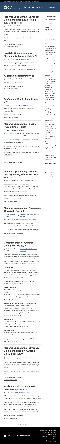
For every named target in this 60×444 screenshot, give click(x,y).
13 (26, 424)
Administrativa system (27, 180)
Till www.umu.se (35, 1)
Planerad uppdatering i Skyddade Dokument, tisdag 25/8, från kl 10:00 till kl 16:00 (21, 20)
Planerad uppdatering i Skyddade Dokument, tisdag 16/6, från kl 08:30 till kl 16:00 (21, 351)
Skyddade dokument (27, 26)
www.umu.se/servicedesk (11, 46)
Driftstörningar (25, 79)
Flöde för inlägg (52, 441)
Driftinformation (20, 1)
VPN (31, 79)
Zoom (22, 130)
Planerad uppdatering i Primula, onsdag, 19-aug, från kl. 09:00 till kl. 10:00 (21, 174)
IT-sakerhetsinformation (9, 1)
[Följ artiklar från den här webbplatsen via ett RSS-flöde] (46, 441)
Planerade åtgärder (25, 249)
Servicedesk (27, 1)
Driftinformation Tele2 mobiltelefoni (50, 23)
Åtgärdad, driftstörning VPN (19, 76)
